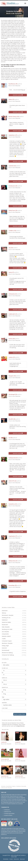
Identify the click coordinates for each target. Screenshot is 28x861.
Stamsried (14, 648)
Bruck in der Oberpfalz (14, 86)
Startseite (3, 786)
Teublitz (14, 638)
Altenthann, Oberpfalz (14, 643)
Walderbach (14, 620)
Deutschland (9, 786)
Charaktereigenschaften (9, 813)
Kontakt (11, 859)
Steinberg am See (14, 617)
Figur (3, 697)
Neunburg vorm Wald (14, 629)
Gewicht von (5, 687)
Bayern (14, 786)
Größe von (4, 677)
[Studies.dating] (10, 3)
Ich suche (4, 662)
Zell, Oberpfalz (14, 631)
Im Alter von (5, 668)
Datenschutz (16, 859)
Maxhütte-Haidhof (14, 636)
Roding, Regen (14, 645)
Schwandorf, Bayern (14, 641)
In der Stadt (4, 708)
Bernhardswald (14, 650)
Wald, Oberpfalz (14, 627)
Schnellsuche (7, 809)
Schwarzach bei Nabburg (14, 655)
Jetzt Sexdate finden (20, 714)
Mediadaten (6, 859)
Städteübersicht (7, 811)
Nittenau (14, 613)
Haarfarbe (4, 702)
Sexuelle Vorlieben (8, 815)
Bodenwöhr (14, 610)
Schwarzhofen (14, 634)
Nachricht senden (17, 95)
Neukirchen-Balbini (14, 622)
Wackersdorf (14, 624)
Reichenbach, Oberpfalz (14, 615)
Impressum (22, 859)
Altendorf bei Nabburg (14, 652)
